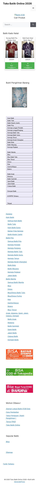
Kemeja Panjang (14, 248)
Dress (9, 162)
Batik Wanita (11, 152)
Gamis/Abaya (11, 167)
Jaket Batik (11, 184)
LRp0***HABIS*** (12, 66)
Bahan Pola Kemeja (15, 231)
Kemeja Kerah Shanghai (15, 140)
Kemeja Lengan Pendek (15, 128)
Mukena (10, 176)
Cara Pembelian (12, 412)
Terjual (9, 203)
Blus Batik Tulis (12, 157)
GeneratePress (19, 482)
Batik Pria (10, 125)
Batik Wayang (11, 145)
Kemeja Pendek (14, 245)
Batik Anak (10, 174)
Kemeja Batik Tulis (13, 133)
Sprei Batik (10, 181)
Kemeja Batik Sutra (13, 135)
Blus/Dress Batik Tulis (16, 293)
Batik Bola (10, 142)
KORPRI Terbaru (12, 196)
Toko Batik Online (13, 425)
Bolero (9, 169)
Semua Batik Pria (14, 241)
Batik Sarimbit (11, 179)
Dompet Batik (11, 191)
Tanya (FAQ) (11, 422)
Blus (8, 154)
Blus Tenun (11, 159)
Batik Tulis (10, 120)
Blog (8, 442)
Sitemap (9, 452)
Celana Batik (11, 186)
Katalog (9, 214)
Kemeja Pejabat (12, 147)
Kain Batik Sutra (14, 228)
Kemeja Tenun (12, 137)
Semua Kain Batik (15, 221)
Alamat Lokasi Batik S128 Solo (18, 409)
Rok (8, 164)
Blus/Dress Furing (15, 296)
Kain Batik (10, 118)
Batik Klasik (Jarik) (13, 123)
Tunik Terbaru (8, 464)
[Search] (33, 24)
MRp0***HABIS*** (28, 66)
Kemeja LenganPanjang (15, 130)
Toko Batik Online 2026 (17, 3)
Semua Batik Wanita (16, 282)
